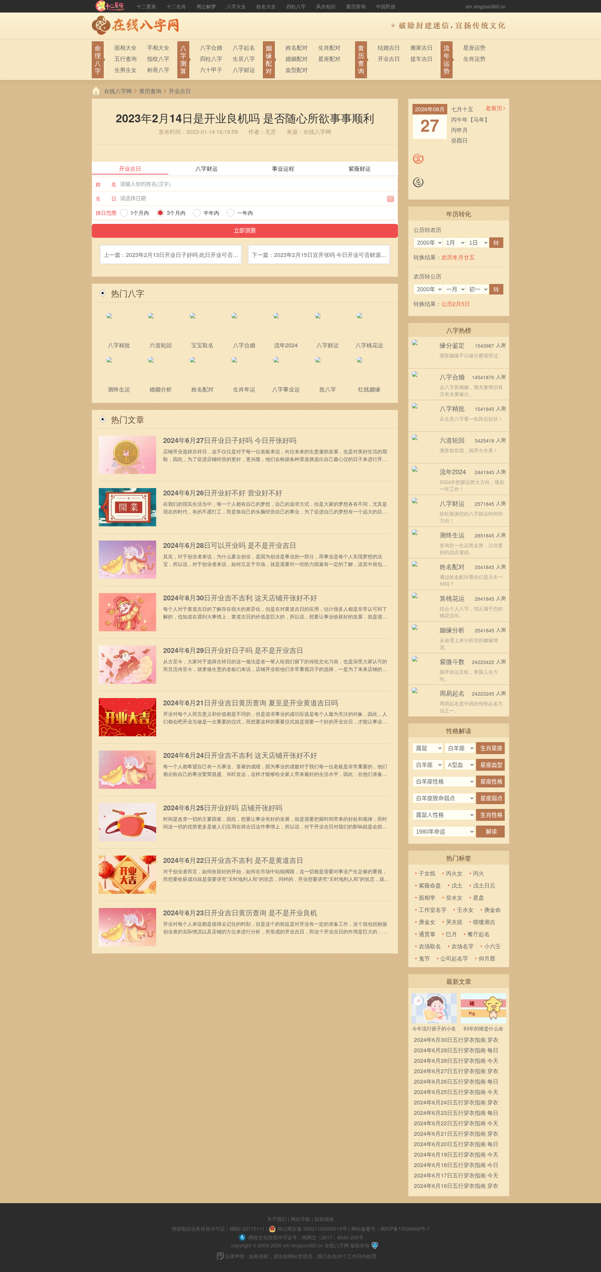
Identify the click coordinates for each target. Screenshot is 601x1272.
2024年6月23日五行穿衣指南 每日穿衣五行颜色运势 (456, 1113)
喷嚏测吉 (484, 922)
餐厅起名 (478, 934)
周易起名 (452, 692)
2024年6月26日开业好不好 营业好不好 (222, 492)
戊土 (457, 885)
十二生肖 (176, 6)
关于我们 (277, 1218)
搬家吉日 (421, 47)
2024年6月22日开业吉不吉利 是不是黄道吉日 (233, 860)
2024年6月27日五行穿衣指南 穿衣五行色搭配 (456, 1071)
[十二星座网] (110, 6)
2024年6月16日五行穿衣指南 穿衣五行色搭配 (456, 1186)
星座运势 (474, 47)
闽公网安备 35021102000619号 (312, 1228)
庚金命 (492, 910)
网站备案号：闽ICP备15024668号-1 (390, 1228)
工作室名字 (433, 910)
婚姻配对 (297, 59)
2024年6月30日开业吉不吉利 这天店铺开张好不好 (240, 597)
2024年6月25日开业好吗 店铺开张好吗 (222, 807)
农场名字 (462, 946)
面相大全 (125, 47)
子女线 (427, 873)
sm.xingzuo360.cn (486, 6)
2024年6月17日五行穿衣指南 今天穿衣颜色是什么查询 (456, 1176)
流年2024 (453, 471)
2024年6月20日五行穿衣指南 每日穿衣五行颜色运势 (456, 1144)
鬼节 (424, 958)
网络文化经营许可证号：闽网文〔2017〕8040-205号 (305, 1237)
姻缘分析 (452, 629)
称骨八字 (158, 70)
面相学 (427, 897)
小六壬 (492, 946)
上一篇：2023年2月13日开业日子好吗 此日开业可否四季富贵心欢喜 (171, 257)
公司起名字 (454, 958)
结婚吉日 (389, 47)
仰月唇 (487, 958)
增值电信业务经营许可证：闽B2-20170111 (218, 1228)
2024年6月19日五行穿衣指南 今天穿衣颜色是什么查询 (456, 1155)
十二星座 (146, 6)
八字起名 (244, 47)
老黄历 (494, 108)
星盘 (478, 897)
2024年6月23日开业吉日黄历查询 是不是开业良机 (240, 912)
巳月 (451, 934)
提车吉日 (421, 59)
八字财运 (244, 70)
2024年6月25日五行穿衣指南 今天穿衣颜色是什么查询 (456, 1092)
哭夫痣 (454, 922)
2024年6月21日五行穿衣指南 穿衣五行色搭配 (456, 1134)
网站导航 (300, 1218)
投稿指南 (324, 1218)
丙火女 (454, 873)
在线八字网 (118, 91)
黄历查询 (356, 6)
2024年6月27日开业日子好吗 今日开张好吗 (229, 440)
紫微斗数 (452, 661)
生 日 (106, 198)
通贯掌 (427, 934)
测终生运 (452, 534)
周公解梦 (206, 6)
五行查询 (125, 59)
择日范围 (106, 212)
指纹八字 (158, 59)
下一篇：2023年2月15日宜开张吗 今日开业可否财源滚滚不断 (319, 257)
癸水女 (454, 897)
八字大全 (236, 6)
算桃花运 (452, 597)
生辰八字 (244, 59)
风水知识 (326, 6)
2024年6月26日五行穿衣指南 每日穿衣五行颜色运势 (456, 1082)
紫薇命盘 (430, 885)
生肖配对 (329, 47)
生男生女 (125, 70)
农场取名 (430, 946)
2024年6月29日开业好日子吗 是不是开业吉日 (233, 650)
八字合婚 (211, 47)
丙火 (478, 873)
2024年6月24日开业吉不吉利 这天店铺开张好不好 (240, 755)
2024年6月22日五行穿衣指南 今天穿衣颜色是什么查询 (456, 1123)
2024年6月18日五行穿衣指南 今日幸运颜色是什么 (456, 1165)
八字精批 (452, 408)
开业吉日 (389, 59)
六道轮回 (452, 439)
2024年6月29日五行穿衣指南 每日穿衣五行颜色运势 (456, 1050)
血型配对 (297, 70)
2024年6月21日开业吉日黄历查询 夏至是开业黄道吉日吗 (250, 702)
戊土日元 (484, 885)
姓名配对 (297, 47)
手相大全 (158, 47)
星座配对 (329, 59)
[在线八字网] (137, 26)
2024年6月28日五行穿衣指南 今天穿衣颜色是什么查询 (456, 1061)
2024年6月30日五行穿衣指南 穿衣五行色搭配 (456, 1040)
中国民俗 (385, 6)
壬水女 (465, 910)
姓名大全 (266, 6)
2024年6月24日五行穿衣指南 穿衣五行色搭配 (456, 1103)
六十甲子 (211, 70)
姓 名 (106, 184)
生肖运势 (474, 59)
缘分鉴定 (452, 344)
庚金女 (427, 922)
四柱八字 (296, 6)
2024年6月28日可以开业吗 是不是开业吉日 (229, 545)
